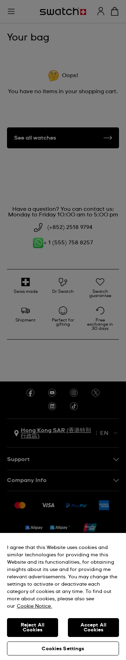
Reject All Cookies (32, 627)
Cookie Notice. (34, 606)
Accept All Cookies (93, 627)
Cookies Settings (63, 648)
